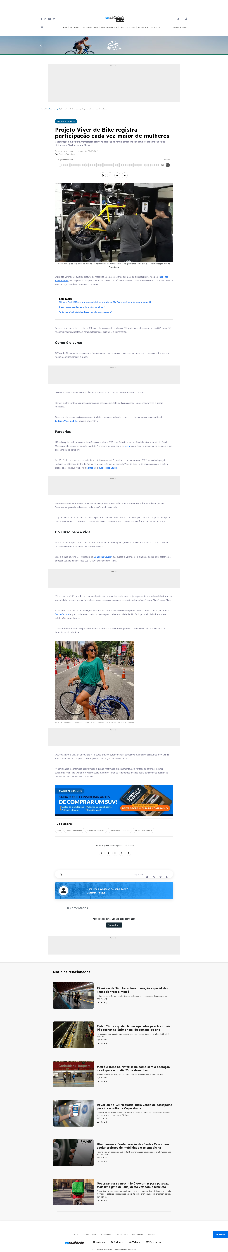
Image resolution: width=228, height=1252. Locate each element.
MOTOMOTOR (143, 27)
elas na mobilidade (74, 830)
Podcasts (118, 1242)
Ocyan (128, 446)
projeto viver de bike (143, 830)
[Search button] (178, 18)
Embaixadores (106, 1234)
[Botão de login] (186, 19)
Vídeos (136, 1242)
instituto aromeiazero (95, 830)
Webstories (154, 1242)
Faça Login (220, 1234)
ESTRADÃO (155, 27)
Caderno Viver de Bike (66, 421)
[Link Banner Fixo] (114, 800)
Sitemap (151, 1234)
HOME (65, 27)
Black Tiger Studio (108, 467)
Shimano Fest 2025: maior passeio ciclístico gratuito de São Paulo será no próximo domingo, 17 (105, 302)
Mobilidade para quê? (53, 109)
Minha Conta (122, 1234)
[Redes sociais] (41, 18)
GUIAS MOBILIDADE (90, 27)
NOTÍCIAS (74, 27)
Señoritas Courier (103, 557)
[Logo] (115, 18)
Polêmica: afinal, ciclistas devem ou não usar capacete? (85, 312)
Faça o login (114, 925)
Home (43, 109)
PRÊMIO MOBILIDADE (109, 27)
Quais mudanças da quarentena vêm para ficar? (81, 307)
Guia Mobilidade (89, 1234)
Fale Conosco (137, 1234)
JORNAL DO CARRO (127, 27)
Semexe (90, 467)
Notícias (100, 1242)
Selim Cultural (62, 614)
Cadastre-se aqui (96, 893)
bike (59, 830)
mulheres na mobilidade (120, 830)
